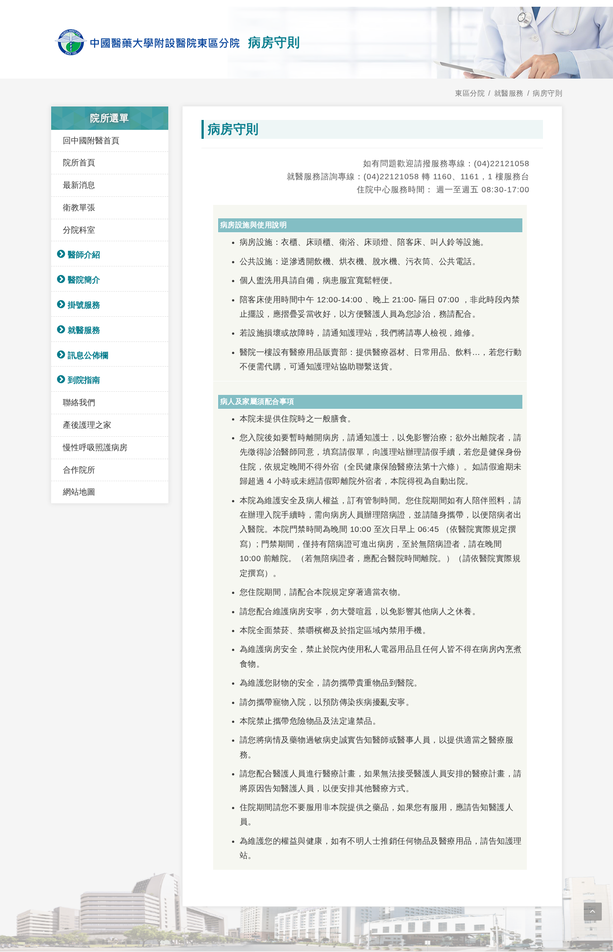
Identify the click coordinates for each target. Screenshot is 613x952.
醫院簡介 (84, 279)
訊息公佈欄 (88, 355)
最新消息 (79, 185)
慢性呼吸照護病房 (95, 447)
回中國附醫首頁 (91, 140)
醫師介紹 (84, 254)
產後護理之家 (87, 425)
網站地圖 (79, 491)
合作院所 (79, 469)
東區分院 (470, 93)
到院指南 (84, 380)
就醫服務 (84, 330)
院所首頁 (79, 162)
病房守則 (547, 93)
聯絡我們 (79, 402)
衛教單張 (79, 207)
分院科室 (79, 230)
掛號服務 (84, 305)
